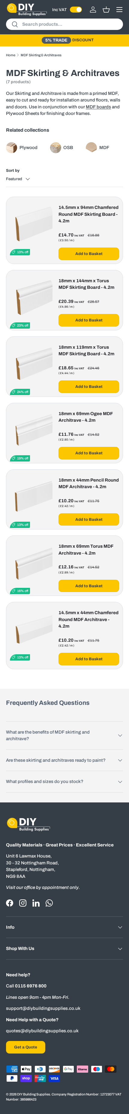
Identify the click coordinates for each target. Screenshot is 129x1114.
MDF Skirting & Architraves (41, 55)
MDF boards (98, 106)
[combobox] (64, 24)
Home (10, 55)
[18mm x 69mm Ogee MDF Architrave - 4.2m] (31, 431)
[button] (106, 9)
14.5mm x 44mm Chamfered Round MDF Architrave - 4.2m (88, 619)
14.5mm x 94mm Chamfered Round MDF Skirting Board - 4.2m (88, 214)
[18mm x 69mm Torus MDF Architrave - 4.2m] (31, 564)
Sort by (13, 170)
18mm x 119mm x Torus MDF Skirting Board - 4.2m (86, 350)
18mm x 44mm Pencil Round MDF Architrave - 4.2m (88, 483)
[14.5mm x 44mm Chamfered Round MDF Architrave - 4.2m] (31, 630)
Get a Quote (25, 1047)
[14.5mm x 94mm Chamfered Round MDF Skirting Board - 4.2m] (31, 225)
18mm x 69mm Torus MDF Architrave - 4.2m (85, 550)
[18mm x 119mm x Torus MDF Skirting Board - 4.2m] (31, 365)
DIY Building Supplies (33, 1094)
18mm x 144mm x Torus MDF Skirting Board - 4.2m (86, 284)
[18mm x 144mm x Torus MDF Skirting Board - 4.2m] (31, 298)
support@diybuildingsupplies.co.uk (43, 1008)
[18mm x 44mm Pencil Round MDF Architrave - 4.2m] (31, 498)
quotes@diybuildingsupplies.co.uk (42, 1030)
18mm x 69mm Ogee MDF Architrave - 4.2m (85, 417)
